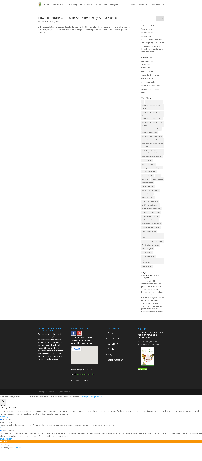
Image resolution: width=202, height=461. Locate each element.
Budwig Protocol (147, 32)
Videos (132, 5)
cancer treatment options (150, 190)
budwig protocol (147, 175)
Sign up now (142, 369)
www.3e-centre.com (83, 380)
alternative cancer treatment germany (151, 113)
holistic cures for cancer (150, 220)
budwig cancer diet (148, 164)
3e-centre (50, 392)
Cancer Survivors (147, 183)
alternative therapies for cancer (152, 140)
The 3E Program (147, 249)
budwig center (147, 168)
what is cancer (147, 266)
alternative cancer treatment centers (151, 107)
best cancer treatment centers (152, 157)
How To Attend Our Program (106, 5)
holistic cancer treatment (150, 216)
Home (46, 5)
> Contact (110, 333)
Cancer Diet (145, 68)
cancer (158, 175)
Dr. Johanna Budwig (148, 82)
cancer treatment (148, 186)
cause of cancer (147, 194)
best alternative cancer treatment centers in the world (152, 151)
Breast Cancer (147, 160)
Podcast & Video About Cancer (152, 241)
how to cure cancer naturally (151, 224)
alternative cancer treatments (152, 119)
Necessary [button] (4, 417)
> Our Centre (112, 338)
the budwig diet (147, 252)
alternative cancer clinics (154, 102)
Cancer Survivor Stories (150, 75)
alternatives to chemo (149, 133)
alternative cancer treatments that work (152, 123)
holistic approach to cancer (151, 212)
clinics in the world (148, 198)
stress (157, 245)
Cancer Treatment (148, 78)
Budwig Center (146, 36)
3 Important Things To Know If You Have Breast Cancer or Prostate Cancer (152, 49)
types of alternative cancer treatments (151, 261)
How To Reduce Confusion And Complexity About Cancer (78, 18)
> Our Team (112, 349)
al (142, 102)
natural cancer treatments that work (152, 236)
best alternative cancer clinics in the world (152, 145)
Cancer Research (147, 71)
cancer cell (145, 179)
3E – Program (55, 334)
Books (123, 5)
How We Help (57, 5)
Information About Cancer (151, 86)
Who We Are (85, 5)
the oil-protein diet (148, 256)
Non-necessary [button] (5, 428)
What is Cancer (147, 29)
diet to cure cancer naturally (151, 209)
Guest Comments (157, 5)
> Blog (109, 354)
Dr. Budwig (72, 5)
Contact (141, 5)
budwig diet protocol (149, 172)
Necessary (7, 419)
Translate (17, 447)
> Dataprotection (114, 359)
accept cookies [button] (96, 397)
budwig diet (158, 168)
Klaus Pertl (44, 22)
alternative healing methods (151, 129)
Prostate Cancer (147, 245)
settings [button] (85, 397)
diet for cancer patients (150, 201)
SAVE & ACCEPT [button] (6, 439)
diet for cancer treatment (150, 205)
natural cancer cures (149, 231)
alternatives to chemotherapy (152, 136)
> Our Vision (112, 343)
